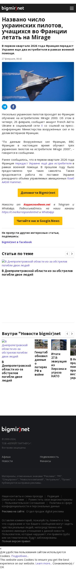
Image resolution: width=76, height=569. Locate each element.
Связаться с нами (13, 499)
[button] (67, 254)
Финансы (45, 461)
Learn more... (43, 563)
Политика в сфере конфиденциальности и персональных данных (37, 504)
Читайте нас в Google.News (38, 221)
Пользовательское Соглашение (25, 503)
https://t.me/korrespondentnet (20, 212)
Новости (7, 461)
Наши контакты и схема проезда (22, 496)
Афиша (6, 456)
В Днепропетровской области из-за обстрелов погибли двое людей (37, 273)
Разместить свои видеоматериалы (50, 499)
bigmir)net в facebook (17, 242)
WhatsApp (48, 212)
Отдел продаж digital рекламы (45, 511)
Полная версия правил (16, 541)
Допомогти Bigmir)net (38, 193)
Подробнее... (20, 556)
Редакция (53, 496)
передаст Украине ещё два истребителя (43, 163)
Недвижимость (49, 456)
